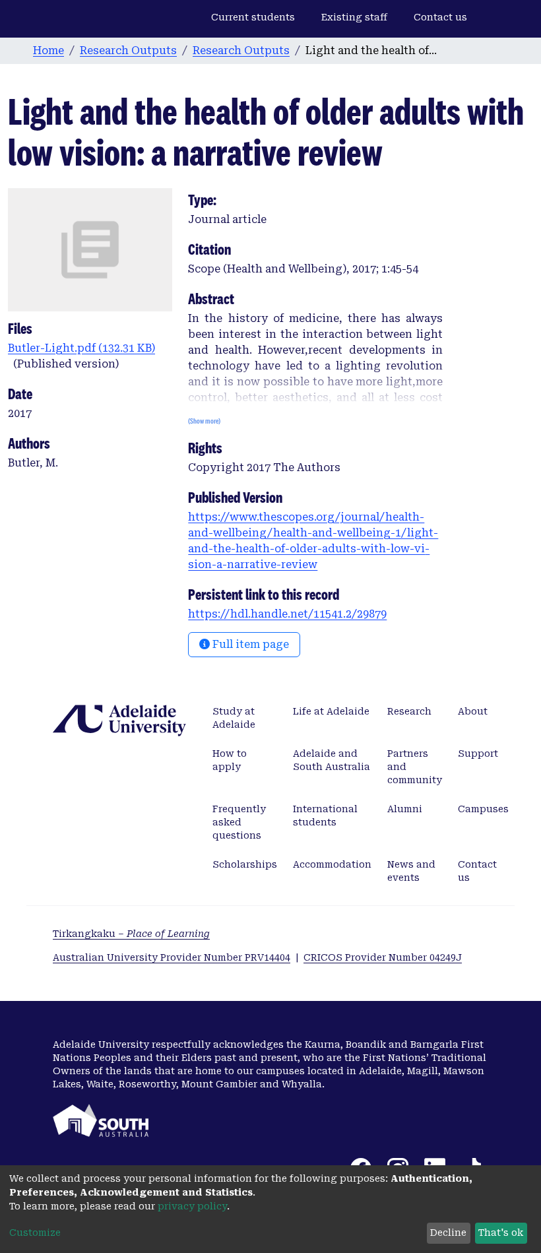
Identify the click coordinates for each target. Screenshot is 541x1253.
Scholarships (244, 864)
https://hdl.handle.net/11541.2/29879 (287, 614)
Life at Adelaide (331, 711)
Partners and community (414, 766)
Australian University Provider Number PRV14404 (171, 957)
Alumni (404, 809)
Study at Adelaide (233, 718)
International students (325, 815)
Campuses (483, 809)
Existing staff (354, 17)
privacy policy (192, 1206)
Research (409, 711)
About (473, 711)
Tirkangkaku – (131, 933)
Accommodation (332, 864)
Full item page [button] (249, 644)
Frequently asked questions (239, 822)
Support (478, 753)
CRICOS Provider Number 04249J (382, 957)
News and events (411, 871)
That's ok (500, 1232)
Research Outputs (128, 50)
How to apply (229, 760)
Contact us (440, 17)
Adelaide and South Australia (331, 760)
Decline (448, 1232)
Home (48, 50)
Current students (253, 17)
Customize (35, 1232)
